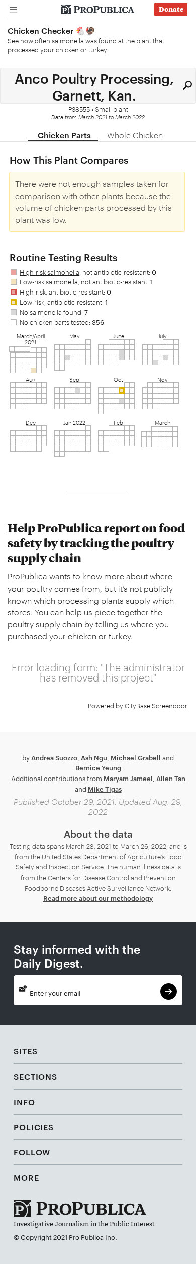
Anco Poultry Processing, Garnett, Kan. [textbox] (94, 86)
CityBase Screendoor (156, 705)
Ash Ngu (94, 757)
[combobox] (98, 85)
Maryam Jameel (128, 778)
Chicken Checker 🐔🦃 (51, 30)
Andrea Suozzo (54, 757)
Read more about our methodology (98, 897)
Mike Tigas (105, 788)
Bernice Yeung (98, 767)
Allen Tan (170, 778)
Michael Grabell (136, 757)
